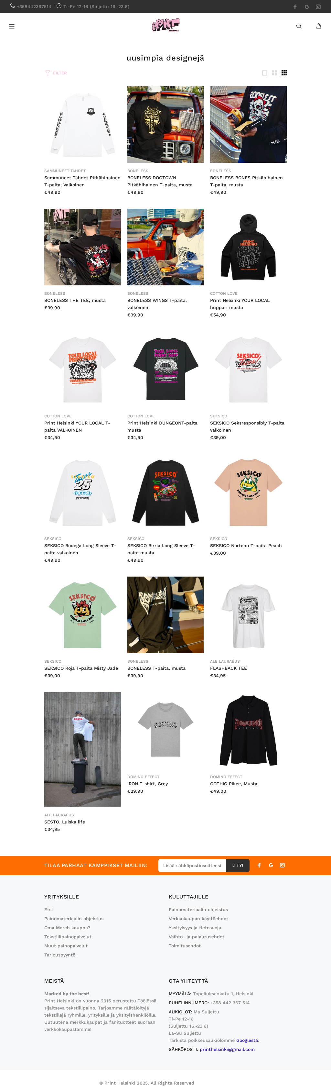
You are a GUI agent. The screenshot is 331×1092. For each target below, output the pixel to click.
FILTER (60, 73)
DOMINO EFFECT (143, 777)
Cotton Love (224, 293)
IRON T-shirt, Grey (147, 783)
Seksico (218, 416)
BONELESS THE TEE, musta (75, 300)
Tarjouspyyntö (59, 954)
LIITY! (237, 865)
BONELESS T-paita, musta (156, 668)
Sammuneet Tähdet (65, 171)
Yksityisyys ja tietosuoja (195, 927)
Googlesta (247, 1040)
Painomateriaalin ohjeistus (73, 918)
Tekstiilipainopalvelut (67, 936)
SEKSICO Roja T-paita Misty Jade (81, 668)
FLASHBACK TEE (228, 668)
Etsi (48, 909)
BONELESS (137, 171)
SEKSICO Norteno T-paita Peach (246, 545)
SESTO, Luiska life (64, 821)
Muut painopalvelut (66, 945)
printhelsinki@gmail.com (227, 1049)
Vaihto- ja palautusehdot (196, 936)
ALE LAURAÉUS (225, 661)
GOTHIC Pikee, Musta (233, 783)
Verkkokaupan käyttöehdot (198, 918)
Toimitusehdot (185, 945)
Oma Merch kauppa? (67, 927)
